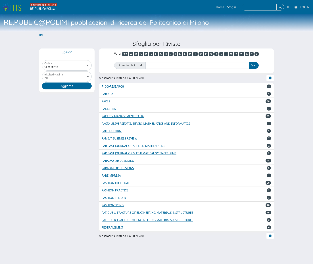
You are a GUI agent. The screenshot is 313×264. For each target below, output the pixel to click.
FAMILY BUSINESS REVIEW (119, 138)
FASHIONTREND (113, 205)
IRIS (41, 35)
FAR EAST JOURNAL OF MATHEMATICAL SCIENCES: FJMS (139, 153)
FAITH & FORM (112, 131)
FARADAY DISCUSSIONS (118, 161)
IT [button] (288, 7)
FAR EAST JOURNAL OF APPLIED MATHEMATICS (133, 146)
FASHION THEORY (114, 198)
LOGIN (304, 7)
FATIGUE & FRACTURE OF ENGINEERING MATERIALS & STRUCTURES (147, 213)
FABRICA (107, 94)
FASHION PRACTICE (115, 190)
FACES (106, 101)
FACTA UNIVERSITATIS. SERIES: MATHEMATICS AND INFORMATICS (146, 124)
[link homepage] (13, 7)
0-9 (125, 53)
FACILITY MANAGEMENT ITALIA (123, 116)
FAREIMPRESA (111, 176)
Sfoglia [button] (232, 7)
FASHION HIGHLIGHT (116, 183)
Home (220, 7)
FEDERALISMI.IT (112, 227)
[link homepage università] (43, 7)
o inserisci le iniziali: (129, 65)
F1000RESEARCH (113, 86)
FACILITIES (109, 109)
